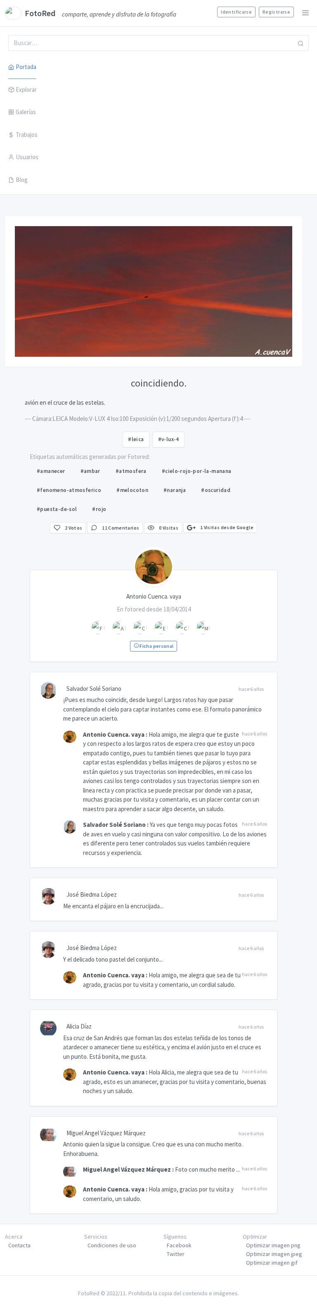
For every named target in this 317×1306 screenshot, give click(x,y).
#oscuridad (215, 490)
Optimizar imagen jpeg (274, 1254)
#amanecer (51, 471)
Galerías (26, 112)
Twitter (176, 1254)
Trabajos (27, 134)
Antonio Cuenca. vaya (113, 734)
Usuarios (27, 157)
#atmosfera (131, 471)
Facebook (179, 1245)
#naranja (174, 490)
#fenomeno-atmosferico (69, 490)
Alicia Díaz (79, 1026)
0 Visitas (168, 528)
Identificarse (236, 12)
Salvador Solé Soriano (93, 688)
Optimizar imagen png (273, 1245)
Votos (74, 528)
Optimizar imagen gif (272, 1262)
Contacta (19, 1245)
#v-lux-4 (168, 439)
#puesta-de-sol (57, 509)
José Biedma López (91, 894)
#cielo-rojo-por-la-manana (197, 471)
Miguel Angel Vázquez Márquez (106, 1133)
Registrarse (276, 12)
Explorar (26, 89)
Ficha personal (156, 646)
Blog (22, 180)
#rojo (99, 509)
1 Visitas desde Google (226, 527)
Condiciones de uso (112, 1245)
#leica (136, 439)
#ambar (90, 471)
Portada (26, 67)
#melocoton (132, 490)
